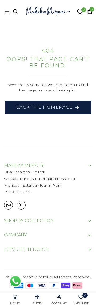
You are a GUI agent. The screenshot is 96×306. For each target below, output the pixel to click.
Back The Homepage (44, 107)
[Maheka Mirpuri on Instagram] (21, 205)
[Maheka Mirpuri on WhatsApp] (8, 205)
